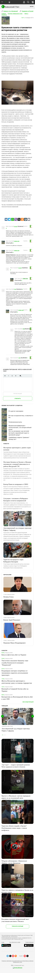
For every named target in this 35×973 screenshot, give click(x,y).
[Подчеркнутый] (12, 375)
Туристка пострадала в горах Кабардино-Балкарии (13, 560)
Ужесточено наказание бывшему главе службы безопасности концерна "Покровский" (15, 662)
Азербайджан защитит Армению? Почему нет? (19, 438)
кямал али (16, 241)
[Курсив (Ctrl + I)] (8, 375)
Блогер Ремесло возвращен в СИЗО (15, 484)
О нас (3, 942)
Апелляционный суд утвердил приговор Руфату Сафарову (17, 529)
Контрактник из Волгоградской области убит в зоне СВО (17, 698)
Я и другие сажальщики (16, 411)
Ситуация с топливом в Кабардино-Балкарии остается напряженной (15, 499)
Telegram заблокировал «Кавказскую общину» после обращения (14, 862)
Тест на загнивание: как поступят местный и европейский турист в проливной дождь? (19, 433)
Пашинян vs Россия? (27, 11)
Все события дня (28, 702)
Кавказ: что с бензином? (10, 11)
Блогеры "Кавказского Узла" (15, 13)
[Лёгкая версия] (9, 2)
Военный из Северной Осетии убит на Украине (15, 690)
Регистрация (17, 393)
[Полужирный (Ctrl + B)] (5, 375)
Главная (4, 13)
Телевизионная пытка (15, 422)
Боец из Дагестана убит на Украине (14, 655)
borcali (15, 226)
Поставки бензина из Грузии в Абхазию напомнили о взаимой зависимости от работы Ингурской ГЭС (17, 464)
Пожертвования (29, 942)
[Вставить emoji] (20, 375)
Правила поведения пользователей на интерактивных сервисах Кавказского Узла (17, 961)
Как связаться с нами (14, 942)
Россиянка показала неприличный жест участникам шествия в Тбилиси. (15, 920)
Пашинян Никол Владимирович (14, 643)
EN (5, 1)
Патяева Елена (8, 597)
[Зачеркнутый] (16, 375)
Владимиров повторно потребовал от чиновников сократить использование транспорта (15, 673)
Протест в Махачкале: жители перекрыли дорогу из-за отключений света (16, 797)
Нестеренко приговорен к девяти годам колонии (17, 448)
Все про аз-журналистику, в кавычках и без (21, 416)
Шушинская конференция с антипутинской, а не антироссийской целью (20, 427)
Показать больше (17, 926)
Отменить (18, 398)
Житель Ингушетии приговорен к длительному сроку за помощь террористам (17, 682)
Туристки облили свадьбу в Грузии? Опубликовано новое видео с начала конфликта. (14, 828)
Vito (15, 289)
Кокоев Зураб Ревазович (11, 620)
